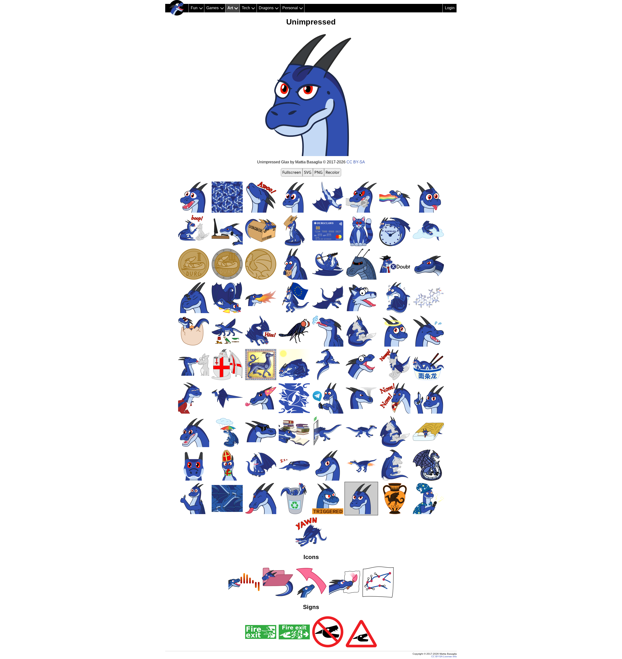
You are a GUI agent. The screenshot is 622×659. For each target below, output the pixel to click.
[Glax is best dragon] (177, 8)
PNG (318, 172)
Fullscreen (291, 172)
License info (450, 656)
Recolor (333, 172)
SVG (307, 172)
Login (450, 8)
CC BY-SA (355, 162)
